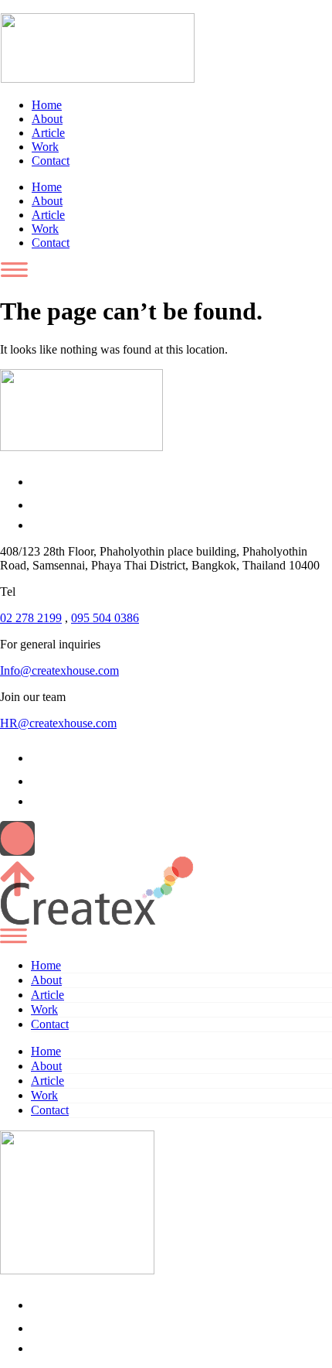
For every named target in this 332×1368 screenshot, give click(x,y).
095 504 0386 (105, 617)
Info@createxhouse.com (59, 670)
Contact (50, 160)
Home (47, 104)
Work (45, 146)
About (47, 118)
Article (48, 132)
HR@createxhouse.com (58, 723)
